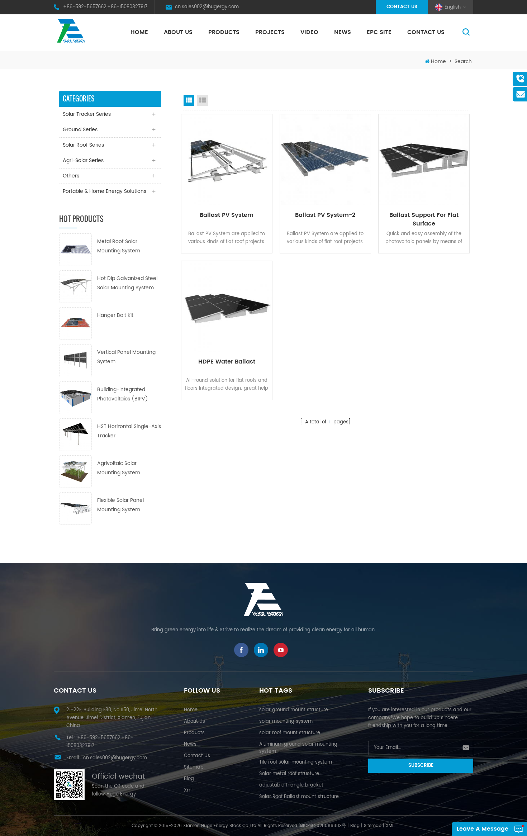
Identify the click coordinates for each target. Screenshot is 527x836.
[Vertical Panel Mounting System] (75, 360)
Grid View (189, 100)
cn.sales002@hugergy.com (207, 7)
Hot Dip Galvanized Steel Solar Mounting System (127, 283)
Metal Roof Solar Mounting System (118, 246)
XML (390, 825)
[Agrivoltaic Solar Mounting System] (75, 471)
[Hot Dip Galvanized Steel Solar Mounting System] (75, 286)
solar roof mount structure (289, 733)
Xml (188, 790)
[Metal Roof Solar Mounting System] (75, 249)
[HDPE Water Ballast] (226, 306)
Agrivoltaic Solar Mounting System (118, 468)
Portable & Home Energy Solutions (104, 191)
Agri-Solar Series (83, 160)
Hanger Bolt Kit (115, 315)
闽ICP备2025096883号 (322, 825)
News (342, 32)
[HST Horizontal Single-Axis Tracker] (75, 434)
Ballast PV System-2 (325, 215)
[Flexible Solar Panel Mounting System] (75, 508)
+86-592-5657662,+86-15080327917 (105, 7)
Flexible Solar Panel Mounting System (120, 505)
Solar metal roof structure (289, 774)
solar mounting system (286, 721)
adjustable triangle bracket (291, 785)
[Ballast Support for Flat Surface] (424, 159)
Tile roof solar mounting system (295, 762)
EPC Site (379, 32)
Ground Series (80, 129)
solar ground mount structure (293, 710)
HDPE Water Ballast (226, 361)
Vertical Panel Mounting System (126, 357)
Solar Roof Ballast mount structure (299, 797)
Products (223, 32)
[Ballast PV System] (226, 159)
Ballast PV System (226, 215)
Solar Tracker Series (87, 114)
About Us (178, 32)
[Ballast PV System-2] (325, 159)
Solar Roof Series (83, 145)
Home (139, 32)
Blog (189, 779)
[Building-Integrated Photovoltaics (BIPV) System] (75, 397)
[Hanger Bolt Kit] (75, 323)
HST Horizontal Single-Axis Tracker (129, 431)
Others (71, 176)
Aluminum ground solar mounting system (298, 748)
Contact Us (401, 7)
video (309, 32)
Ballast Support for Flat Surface (424, 219)
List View (202, 100)
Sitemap (194, 767)
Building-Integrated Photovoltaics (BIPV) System (122, 394)
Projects (270, 32)
